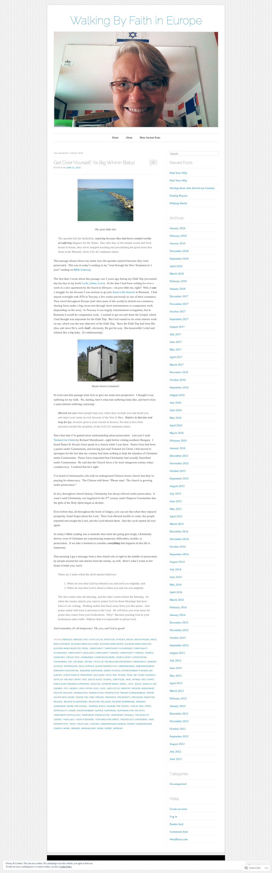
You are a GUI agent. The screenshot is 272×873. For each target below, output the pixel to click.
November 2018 (179, 251)
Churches (59, 657)
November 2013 (179, 630)
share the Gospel (77, 706)
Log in (173, 816)
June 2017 (176, 341)
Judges (73, 688)
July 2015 (175, 493)
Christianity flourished (118, 648)
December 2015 (179, 455)
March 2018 (177, 273)
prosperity (123, 697)
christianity (96, 648)
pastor (58, 693)
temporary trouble (122, 715)
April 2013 (176, 683)
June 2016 (176, 410)
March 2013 (177, 690)
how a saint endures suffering (71, 684)
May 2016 (176, 417)
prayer (99, 697)
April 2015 (176, 516)
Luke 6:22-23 (113, 688)
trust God (83, 724)
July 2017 (175, 334)
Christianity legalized (81, 653)
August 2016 (177, 395)
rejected (149, 697)
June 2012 (176, 758)
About (129, 137)
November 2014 (179, 539)
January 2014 (177, 614)
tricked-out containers (133, 719)
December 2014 (179, 531)
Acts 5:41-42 (96, 639)
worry (108, 728)
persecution (96, 693)
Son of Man (137, 706)
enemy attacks (112, 671)
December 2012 (179, 713)
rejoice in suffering (76, 702)
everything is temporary (78, 675)
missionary (148, 688)
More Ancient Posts (150, 137)
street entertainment (81, 711)
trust (72, 724)
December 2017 (179, 296)
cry (70, 662)
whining (75, 728)
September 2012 (179, 736)
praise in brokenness (132, 693)
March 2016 (177, 433)
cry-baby (78, 662)
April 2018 (176, 266)
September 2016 (179, 387)
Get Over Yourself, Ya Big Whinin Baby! (94, 162)
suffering (110, 711)
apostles (109, 639)
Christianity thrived (107, 653)
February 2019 (178, 235)
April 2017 (176, 357)
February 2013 (178, 698)
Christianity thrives (132, 653)
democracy (139, 662)
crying (88, 662)
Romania (141, 702)
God (84, 679)
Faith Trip (111, 675)
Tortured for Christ (64, 440)
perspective (112, 693)
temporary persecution (96, 715)
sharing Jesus (97, 706)
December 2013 (179, 622)
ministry (125, 688)
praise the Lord (85, 697)
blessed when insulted (138, 644)
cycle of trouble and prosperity (113, 662)
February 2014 (178, 607)
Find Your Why (178, 172)
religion (106, 702)
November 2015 (179, 463)
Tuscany (95, 724)
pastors (68, 693)
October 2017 (178, 311)
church (149, 653)
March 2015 (177, 523)
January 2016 (177, 448)
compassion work (104, 657)
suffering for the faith (131, 711)
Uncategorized (178, 783)
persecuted (81, 693)
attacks (120, 639)
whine (66, 728)
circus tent (72, 657)
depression (70, 666)
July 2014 (175, 569)
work (100, 728)
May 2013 (176, 675)
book (85, 648)
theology (68, 719)
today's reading (84, 719)
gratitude (119, 679)
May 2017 (176, 349)
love (102, 688)
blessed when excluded (85, 644)
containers (60, 662)
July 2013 (175, 660)
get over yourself (145, 675)
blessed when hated (111, 644)
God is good (95, 679)
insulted (95, 684)
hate (128, 679)
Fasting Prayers (178, 195)
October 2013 (178, 637)
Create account (178, 808)
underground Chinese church (118, 724)
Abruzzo (67, 639)
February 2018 (178, 281)
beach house (142, 639)
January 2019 (177, 243)
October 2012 (178, 728)
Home (115, 137)
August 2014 (177, 561)
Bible (154, 639)
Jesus (138, 684)
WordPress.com (179, 839)
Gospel (107, 679)
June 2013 (176, 668)
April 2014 (176, 592)
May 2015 (176, 508)
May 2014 (176, 584)
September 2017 (179, 319)
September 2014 (179, 554)
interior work (110, 684)
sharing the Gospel (117, 706)
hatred (136, 679)
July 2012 (175, 751)
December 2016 (179, 372)
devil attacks (86, 666)
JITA (66, 688)
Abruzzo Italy (81, 639)
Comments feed (179, 831)
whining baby (88, 728)
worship (118, 728)
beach (129, 639)
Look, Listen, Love (93, 283)
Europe (58, 675)
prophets (110, 697)
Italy (130, 684)
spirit (148, 706)
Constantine (139, 657)
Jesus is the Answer (124, 292)
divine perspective (106, 666)
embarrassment (145, 666)
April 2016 (176, 425)
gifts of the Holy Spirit (67, 679)
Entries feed (176, 824)
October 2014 (178, 546)
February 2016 (178, 440)
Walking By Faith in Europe (136, 20)
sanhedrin (60, 706)
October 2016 (178, 379)
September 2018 (179, 258)
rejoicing (94, 702)
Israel (123, 684)
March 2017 (177, 364)
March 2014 (177, 599)
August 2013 (177, 652)
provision (137, 697)
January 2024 (177, 228)
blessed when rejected (67, 648)
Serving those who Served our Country (192, 188)
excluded (99, 675)
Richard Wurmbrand (123, 702)
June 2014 (176, 577)
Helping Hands (178, 203)
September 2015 (179, 478)
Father (122, 675)
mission (136, 688)
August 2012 (177, 743)
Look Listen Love (88, 688)
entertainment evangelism (137, 671)
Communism (87, 657)
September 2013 (179, 645)
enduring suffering (91, 671)
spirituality (60, 711)
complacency (123, 657)
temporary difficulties (67, 715)
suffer (99, 711)
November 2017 (179, 303)
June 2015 (176, 501)
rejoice (58, 702)
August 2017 (177, 326)
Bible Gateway (82, 269)
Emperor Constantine (66, 671)
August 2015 (177, 486)
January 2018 (177, 288)
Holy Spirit (148, 679)
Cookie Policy (65, 866)
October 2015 (178, 470)
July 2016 (175, 402)
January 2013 (177, 706)
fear (129, 675)
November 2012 (179, 721)
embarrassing (126, 666)
